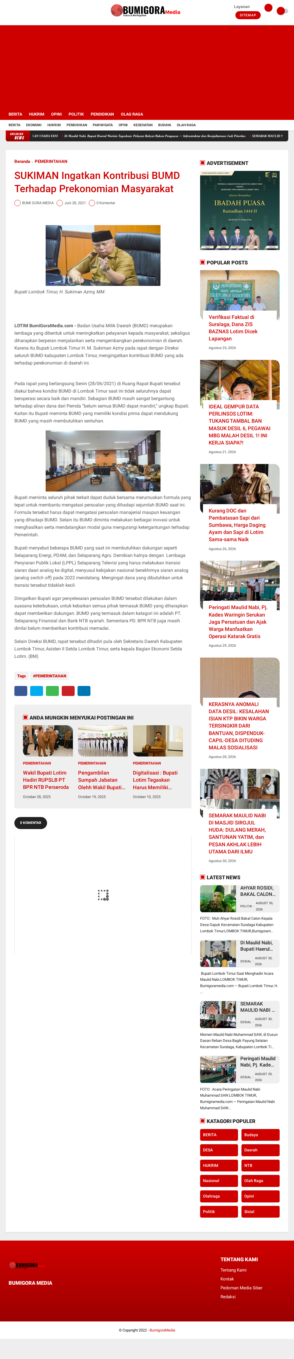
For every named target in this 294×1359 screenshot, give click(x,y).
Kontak (227, 1279)
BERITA (15, 114)
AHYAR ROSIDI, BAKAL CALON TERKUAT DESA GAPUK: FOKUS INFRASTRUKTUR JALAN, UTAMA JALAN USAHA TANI (259, 891)
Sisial (249, 1211)
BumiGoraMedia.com (51, 325)
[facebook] (7, 11)
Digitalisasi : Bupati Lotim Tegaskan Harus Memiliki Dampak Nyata (155, 780)
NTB (248, 1165)
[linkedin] (84, 691)
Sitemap (248, 15)
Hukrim (54, 125)
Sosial (245, 961)
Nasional (211, 1180)
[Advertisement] (147, 65)
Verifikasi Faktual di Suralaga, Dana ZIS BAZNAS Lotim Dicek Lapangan (233, 328)
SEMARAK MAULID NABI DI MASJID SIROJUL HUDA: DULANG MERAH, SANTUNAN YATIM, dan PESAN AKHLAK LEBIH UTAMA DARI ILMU (237, 833)
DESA (208, 1150)
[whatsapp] (52, 691)
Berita (14, 125)
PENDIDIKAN (102, 114)
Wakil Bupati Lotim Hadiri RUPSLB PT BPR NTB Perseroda (46, 780)
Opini (123, 125)
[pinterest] (68, 691)
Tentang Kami (233, 1270)
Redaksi (228, 1296)
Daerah (251, 1150)
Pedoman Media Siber (241, 1287)
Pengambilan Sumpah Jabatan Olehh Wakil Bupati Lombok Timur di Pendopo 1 (100, 780)
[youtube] (30, 11)
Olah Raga (186, 125)
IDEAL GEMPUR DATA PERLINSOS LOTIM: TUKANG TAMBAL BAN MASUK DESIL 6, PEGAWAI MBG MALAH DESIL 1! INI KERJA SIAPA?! (239, 424)
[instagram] (23, 11)
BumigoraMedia (162, 1330)
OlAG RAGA (132, 114)
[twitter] (15, 11)
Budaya (164, 125)
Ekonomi (34, 125)
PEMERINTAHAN (51, 161)
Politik (246, 906)
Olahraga (211, 1196)
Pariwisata (103, 125)
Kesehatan (143, 125)
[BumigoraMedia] (147, 19)
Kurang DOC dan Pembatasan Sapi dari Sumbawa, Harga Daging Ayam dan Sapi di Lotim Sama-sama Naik (237, 525)
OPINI (56, 114)
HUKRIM (36, 114)
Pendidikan (77, 125)
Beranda (22, 161)
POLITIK (76, 114)
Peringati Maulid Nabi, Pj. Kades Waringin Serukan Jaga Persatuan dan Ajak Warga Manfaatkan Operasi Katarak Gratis (238, 621)
